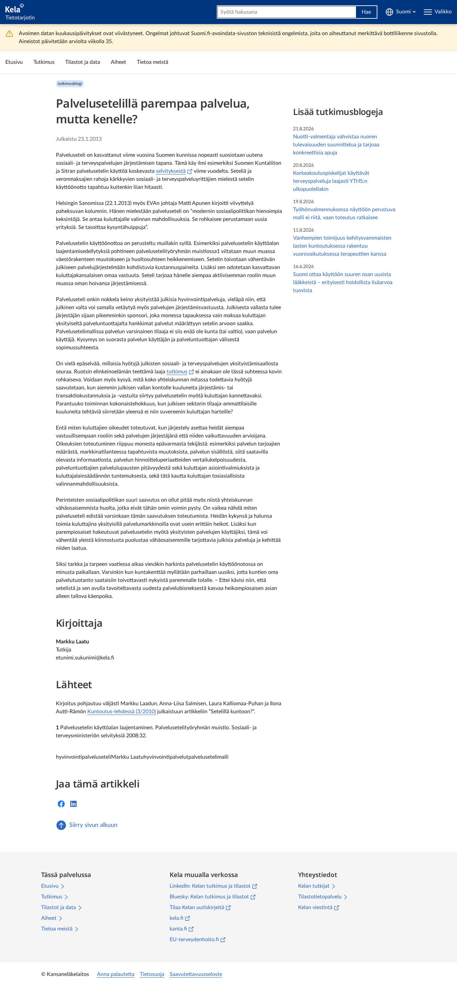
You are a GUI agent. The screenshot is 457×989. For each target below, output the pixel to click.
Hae (366, 12)
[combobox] (286, 12)
